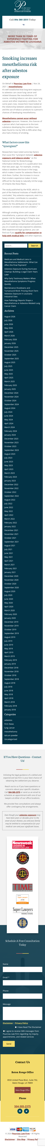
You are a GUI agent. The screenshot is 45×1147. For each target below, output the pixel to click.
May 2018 (8, 694)
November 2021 (11, 534)
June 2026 (8, 324)
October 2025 (10, 354)
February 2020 (10, 614)
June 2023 (8, 461)
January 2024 (10, 435)
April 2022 (8, 515)
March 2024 (9, 427)
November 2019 (11, 625)
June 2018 (8, 690)
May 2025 (8, 374)
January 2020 (10, 618)
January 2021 (10, 572)
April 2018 (8, 698)
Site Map (21, 1139)
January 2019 (10, 664)
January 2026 (10, 343)
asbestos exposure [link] (27, 815)
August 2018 (9, 683)
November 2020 (11, 580)
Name (5, 964)
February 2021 (10, 568)
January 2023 (10, 480)
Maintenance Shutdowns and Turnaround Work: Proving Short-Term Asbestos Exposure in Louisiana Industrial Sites (21, 292)
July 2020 (8, 595)
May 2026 (8, 328)
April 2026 (8, 332)
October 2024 (10, 400)
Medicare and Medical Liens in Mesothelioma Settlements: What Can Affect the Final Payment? (21, 262)
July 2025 (8, 366)
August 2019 (9, 637)
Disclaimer (8, 1023)
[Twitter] (26, 1111)
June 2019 (8, 644)
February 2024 (10, 431)
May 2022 (8, 511)
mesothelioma (15, 86)
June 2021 (8, 553)
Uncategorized (10, 739)
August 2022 (9, 499)
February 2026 (10, 339)
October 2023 (10, 446)
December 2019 (11, 622)
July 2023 (8, 457)
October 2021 (10, 538)
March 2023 (9, 473)
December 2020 (11, 576)
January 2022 (10, 526)
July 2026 (8, 320)
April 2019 (8, 652)
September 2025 (11, 358)
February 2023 (10, 477)
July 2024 (8, 412)
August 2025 (9, 362)
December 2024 (11, 393)
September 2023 (11, 450)
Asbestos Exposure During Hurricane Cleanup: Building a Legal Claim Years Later (21, 272)
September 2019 (11, 633)
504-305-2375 (21, 19)
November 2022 (11, 488)
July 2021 (8, 549)
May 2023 (8, 465)
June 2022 (8, 507)
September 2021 (11, 541)
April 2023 (8, 469)
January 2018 (10, 709)
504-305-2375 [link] (14, 792)
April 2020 (8, 606)
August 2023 (9, 454)
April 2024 (8, 423)
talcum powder (11, 735)
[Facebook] (19, 1111)
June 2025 (8, 370)
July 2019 (8, 641)
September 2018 (11, 679)
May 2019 (8, 648)
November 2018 (11, 671)
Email (6, 977)
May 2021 (8, 557)
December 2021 (11, 530)
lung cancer (9, 727)
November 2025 (11, 351)
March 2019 (9, 656)
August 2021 (9, 545)
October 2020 (10, 583)
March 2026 (9, 335)
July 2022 (8, 503)
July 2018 (8, 686)
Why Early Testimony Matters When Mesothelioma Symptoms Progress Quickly (20, 281)
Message (7, 1004)
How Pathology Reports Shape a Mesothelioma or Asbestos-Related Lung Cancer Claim (22, 303)
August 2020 (9, 591)
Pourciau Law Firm (23, 83)
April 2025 (8, 377)
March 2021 (9, 564)
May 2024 (8, 419)
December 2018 (11, 667)
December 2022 (11, 484)
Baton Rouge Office (23, 1090)
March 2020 (9, 610)
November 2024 (11, 396)
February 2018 (10, 706)
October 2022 (10, 492)
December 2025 (11, 347)
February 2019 (10, 660)
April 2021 (8, 561)
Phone (5, 990)
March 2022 (9, 519)
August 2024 (9, 408)
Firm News (9, 724)
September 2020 (11, 587)
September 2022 (11, 496)
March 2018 (9, 702)
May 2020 (8, 602)
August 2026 (9, 316)
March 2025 (9, 381)
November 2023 (11, 442)
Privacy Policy (21, 1023)
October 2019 (10, 629)
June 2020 (8, 599)
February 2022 (10, 522)
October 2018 (10, 675)
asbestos (8, 720)
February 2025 (10, 385)
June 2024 (8, 415)
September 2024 (11, 404)
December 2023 (11, 438)
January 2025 (10, 389)
